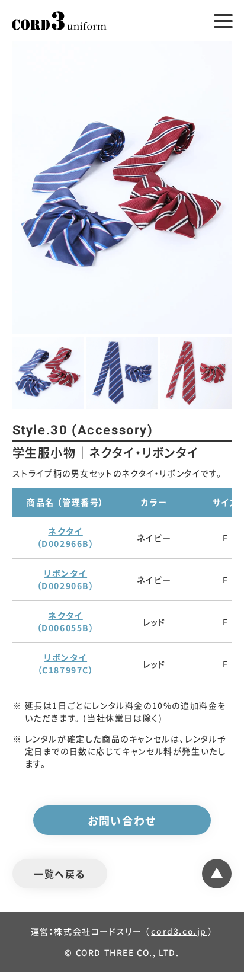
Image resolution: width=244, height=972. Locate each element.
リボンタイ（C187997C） (65, 663)
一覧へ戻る (59, 874)
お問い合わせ (122, 820)
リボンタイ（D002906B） (66, 579)
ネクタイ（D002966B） (66, 537)
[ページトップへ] (217, 873)
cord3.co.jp (179, 931)
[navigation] (223, 21)
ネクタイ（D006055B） (66, 621)
